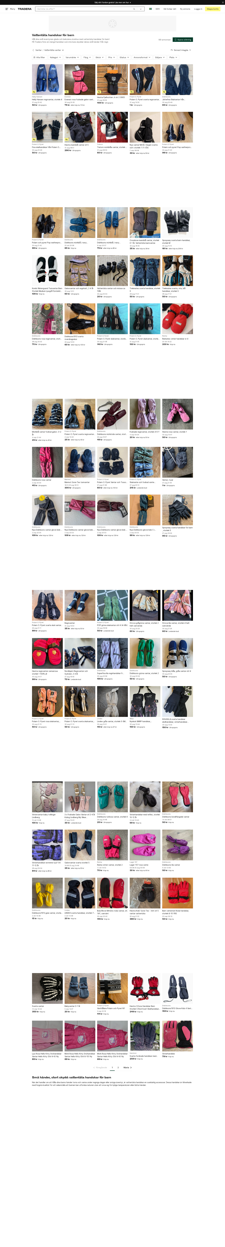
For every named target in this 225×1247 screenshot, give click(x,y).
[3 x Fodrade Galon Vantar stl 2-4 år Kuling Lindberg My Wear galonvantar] (80, 797)
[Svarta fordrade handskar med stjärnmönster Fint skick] (145, 1036)
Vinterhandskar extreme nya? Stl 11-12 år (46, 864)
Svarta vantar (38, 1006)
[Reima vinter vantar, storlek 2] (112, 845)
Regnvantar (70, 623)
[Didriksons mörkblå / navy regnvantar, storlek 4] (80, 222)
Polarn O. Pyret (135, 97)
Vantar (38, 50)
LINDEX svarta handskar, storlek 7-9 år (79, 913)
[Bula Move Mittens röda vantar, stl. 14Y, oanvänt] (112, 893)
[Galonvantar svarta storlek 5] (80, 845)
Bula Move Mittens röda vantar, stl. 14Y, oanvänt (112, 912)
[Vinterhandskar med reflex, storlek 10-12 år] (145, 797)
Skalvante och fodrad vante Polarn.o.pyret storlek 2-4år (142, 482)
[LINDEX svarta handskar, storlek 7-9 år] (80, 893)
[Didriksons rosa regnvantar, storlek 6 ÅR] (47, 318)
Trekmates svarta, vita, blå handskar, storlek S (173, 289)
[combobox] (86, 9)
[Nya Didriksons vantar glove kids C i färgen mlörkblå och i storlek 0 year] (47, 510)
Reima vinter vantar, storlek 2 (110, 865)
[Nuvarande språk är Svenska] (150, 9)
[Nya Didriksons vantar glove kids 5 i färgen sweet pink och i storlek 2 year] (80, 510)
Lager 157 (133, 862)
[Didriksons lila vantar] (177, 845)
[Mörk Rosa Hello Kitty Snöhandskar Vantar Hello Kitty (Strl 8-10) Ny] (80, 1036)
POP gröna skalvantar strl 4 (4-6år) (112, 625)
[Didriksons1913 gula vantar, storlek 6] (47, 893)
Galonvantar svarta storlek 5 (77, 863)
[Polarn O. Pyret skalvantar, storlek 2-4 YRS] (112, 318)
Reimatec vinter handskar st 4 (175, 339)
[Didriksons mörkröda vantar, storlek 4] (112, 414)
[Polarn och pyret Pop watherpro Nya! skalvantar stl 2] (47, 222)
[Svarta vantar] (47, 988)
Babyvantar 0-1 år (72, 1006)
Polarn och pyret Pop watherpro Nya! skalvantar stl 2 (46, 242)
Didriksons (166, 97)
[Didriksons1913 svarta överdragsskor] (80, 318)
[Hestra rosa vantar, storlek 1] (177, 414)
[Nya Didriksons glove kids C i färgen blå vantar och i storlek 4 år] (145, 510)
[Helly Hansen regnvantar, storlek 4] (47, 79)
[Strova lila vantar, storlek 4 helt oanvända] (177, 605)
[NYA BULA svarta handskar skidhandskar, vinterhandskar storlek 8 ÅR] (177, 701)
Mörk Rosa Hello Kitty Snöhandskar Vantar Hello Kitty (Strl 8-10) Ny (80, 1055)
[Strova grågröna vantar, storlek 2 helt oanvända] (145, 605)
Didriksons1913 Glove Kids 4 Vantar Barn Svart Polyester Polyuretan (177, 1008)
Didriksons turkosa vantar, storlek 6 (112, 817)
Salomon (133, 1053)
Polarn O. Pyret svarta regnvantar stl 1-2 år (79, 434)
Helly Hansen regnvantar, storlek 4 (47, 99)
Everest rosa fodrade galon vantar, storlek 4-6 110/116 (80, 99)
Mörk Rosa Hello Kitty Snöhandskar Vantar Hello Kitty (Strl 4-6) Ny (112, 1055)
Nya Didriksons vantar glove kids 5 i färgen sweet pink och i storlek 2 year (80, 530)
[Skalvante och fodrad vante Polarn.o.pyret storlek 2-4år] (145, 462)
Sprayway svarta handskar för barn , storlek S (177, 528)
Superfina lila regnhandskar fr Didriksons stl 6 (110, 673)
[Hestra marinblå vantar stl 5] (80, 127)
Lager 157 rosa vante (139, 865)
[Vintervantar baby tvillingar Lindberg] (47, 797)
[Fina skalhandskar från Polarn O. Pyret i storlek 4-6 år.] (47, 127)
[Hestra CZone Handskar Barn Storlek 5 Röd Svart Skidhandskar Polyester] (145, 988)
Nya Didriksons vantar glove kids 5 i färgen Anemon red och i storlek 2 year (112, 530)
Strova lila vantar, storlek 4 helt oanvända (175, 624)
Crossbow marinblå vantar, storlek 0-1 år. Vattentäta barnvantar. (144, 241)
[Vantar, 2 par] (177, 462)
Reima (164, 336)
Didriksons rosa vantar (41, 480)
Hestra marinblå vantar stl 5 (77, 145)
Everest (68, 97)
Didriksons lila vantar (171, 865)
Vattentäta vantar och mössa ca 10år (111, 289)
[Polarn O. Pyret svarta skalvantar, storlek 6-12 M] (80, 701)
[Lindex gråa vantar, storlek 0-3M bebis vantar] (112, 701)
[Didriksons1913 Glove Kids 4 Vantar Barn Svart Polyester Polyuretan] (177, 988)
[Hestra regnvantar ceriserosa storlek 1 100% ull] (47, 653)
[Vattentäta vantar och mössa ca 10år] (112, 270)
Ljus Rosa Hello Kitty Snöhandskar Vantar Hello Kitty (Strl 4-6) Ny (46, 1055)
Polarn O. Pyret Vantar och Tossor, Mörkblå (112, 482)
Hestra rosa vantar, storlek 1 (174, 432)
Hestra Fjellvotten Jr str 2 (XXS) (111, 97)
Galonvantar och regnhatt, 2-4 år (79, 288)
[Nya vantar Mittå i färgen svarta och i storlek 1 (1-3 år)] (145, 127)
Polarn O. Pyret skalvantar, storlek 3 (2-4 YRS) (144, 339)
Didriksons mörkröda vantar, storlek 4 (112, 434)
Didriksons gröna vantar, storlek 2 (144, 673)
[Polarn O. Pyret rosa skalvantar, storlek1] (47, 701)
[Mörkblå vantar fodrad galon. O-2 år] (47, 414)
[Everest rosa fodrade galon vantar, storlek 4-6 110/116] (80, 79)
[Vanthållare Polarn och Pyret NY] (112, 988)
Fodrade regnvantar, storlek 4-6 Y (144, 432)
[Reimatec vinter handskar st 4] (177, 318)
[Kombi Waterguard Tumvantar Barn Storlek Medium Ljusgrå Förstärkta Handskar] (47, 270)
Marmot (68, 479)
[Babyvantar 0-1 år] (80, 988)
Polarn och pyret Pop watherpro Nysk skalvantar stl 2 (176, 147)
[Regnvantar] (80, 605)
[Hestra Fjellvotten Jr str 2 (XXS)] (112, 79)
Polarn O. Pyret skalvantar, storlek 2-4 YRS (112, 339)
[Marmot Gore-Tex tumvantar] (80, 462)
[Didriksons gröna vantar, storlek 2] (145, 653)
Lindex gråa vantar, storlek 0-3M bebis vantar (111, 721)
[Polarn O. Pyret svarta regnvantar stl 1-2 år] (80, 414)
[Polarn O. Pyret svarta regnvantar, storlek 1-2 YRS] (145, 79)
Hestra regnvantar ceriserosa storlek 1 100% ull (45, 672)
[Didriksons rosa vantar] (47, 462)
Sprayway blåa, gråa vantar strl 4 (176, 671)
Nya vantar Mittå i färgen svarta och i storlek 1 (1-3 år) (144, 146)
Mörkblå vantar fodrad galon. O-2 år (46, 433)
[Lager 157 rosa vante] (145, 845)
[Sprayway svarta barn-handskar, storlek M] (177, 222)
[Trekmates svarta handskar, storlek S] (145, 270)
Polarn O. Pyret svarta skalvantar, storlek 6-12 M (79, 721)
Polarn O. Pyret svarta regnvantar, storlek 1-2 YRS (144, 99)
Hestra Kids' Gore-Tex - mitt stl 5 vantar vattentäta (144, 912)
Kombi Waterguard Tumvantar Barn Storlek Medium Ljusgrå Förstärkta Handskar (47, 289)
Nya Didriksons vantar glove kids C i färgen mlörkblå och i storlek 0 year (47, 530)
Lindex (99, 719)
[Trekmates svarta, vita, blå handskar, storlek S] (177, 270)
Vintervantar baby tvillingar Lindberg (44, 815)
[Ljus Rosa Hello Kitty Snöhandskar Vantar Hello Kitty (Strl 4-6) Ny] (47, 1036)
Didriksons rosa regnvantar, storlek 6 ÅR (47, 339)
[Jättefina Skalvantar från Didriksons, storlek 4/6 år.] (177, 79)
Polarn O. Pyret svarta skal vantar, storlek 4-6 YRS (46, 625)
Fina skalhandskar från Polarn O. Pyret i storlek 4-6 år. (46, 147)
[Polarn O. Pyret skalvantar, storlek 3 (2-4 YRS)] (145, 318)
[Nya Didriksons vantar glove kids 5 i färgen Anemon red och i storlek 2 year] (112, 510)
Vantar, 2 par (167, 480)
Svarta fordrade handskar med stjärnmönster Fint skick (143, 1056)
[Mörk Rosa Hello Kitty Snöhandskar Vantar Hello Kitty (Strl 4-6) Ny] (112, 1036)
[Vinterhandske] (177, 1036)
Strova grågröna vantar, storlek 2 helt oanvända (144, 624)
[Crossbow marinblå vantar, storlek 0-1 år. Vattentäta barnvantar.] (145, 222)
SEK (158, 9)
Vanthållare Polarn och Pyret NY (111, 1008)
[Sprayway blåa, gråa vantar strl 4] (177, 653)
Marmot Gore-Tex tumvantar (77, 482)
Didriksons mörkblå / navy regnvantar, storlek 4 (76, 242)
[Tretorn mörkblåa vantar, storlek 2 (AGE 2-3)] (112, 127)
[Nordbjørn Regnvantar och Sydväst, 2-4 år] (80, 653)
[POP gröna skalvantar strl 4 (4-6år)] (112, 605)
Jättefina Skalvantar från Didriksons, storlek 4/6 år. (173, 99)
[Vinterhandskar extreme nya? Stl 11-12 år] (47, 845)
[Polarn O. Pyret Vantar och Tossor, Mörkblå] (112, 462)
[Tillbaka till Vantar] (33, 50)
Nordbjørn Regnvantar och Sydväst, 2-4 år (76, 672)
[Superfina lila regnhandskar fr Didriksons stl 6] (112, 653)
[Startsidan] (25, 9)
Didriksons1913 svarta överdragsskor (74, 337)
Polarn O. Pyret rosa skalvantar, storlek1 (45, 721)
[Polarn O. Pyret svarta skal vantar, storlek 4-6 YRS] (47, 605)
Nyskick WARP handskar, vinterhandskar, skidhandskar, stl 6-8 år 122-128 (145, 721)
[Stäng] (223, 2)
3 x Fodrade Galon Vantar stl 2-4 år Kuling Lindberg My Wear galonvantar (80, 816)
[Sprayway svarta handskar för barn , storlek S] (177, 510)
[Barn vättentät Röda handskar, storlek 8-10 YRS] (177, 893)
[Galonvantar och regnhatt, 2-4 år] (80, 270)
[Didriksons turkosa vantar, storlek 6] (112, 797)
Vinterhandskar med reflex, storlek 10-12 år (145, 815)
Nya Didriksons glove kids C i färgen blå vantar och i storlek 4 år (145, 530)
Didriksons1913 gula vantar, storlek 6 (47, 913)
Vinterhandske (168, 1054)
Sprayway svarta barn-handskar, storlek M (176, 241)
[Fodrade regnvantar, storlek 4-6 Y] (145, 414)
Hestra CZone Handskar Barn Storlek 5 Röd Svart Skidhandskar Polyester (144, 1007)
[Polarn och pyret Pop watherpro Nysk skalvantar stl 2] (177, 127)
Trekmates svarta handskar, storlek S (145, 289)
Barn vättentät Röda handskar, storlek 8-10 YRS (175, 912)
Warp (132, 719)
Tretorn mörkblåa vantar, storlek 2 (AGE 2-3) (112, 147)
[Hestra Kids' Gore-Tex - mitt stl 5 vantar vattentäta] (145, 893)
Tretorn (100, 144)
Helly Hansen (37, 97)
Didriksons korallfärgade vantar (175, 817)
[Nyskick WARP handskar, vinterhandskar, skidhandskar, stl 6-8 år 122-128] (145, 701)
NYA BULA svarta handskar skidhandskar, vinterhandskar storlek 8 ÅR (174, 720)
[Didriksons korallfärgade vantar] (177, 797)
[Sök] (134, 9)
